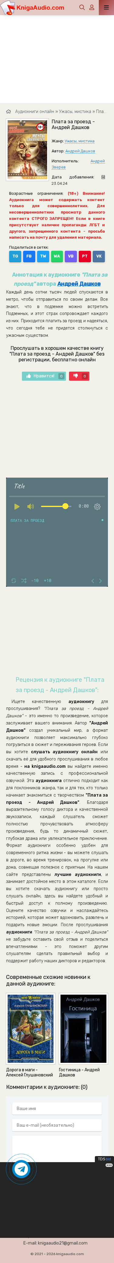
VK (99, 256)
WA (57, 256)
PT (85, 256)
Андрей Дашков (80, 151)
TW (43, 256)
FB (29, 256)
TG (15, 256)
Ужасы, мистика (80, 141)
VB (71, 256)
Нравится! (48, 376)
